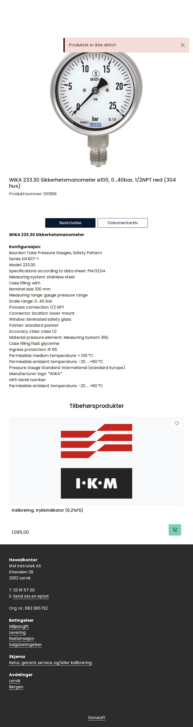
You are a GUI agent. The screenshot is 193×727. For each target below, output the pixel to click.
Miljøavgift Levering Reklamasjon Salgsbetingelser (25, 635)
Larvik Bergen (16, 684)
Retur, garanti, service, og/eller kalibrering (50, 663)
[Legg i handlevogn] (175, 530)
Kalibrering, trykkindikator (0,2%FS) (47, 510)
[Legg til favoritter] (177, 423)
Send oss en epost (31, 596)
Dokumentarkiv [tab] (123, 223)
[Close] (183, 45)
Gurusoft (96, 717)
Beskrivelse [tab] (70, 223)
